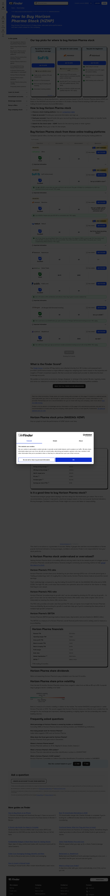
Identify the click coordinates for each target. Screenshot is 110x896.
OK (74, 460)
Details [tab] (55, 441)
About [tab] (81, 441)
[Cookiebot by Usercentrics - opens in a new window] (84, 435)
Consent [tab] (29, 441)
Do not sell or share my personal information (36, 460)
